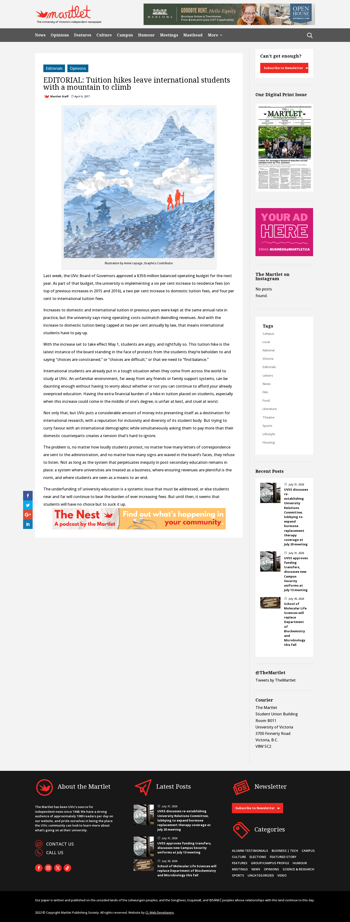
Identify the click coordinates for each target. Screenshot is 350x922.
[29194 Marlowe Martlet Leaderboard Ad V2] (229, 23)
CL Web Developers (159, 912)
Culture (104, 35)
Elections (258, 857)
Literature (270, 409)
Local (266, 342)
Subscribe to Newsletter (283, 68)
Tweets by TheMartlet (275, 680)
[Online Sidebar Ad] (284, 254)
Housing (269, 442)
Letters (268, 375)
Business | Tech (285, 850)
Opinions (60, 35)
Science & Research (298, 869)
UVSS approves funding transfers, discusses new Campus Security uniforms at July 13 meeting (296, 574)
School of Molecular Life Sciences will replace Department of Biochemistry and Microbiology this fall (186, 870)
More (213, 35)
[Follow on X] (58, 868)
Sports (267, 426)
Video (281, 875)
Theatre (269, 417)
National (269, 350)
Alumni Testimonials (250, 850)
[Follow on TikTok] (67, 868)
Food (266, 400)
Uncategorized (261, 875)
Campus (125, 35)
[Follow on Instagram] (48, 868)
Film (265, 392)
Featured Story (283, 857)
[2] (139, 528)
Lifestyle (269, 434)
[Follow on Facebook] (39, 868)
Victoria (268, 358)
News (40, 35)
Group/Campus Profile (270, 863)
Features (82, 35)
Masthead (193, 35)
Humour (146, 35)
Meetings (169, 35)
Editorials (54, 68)
